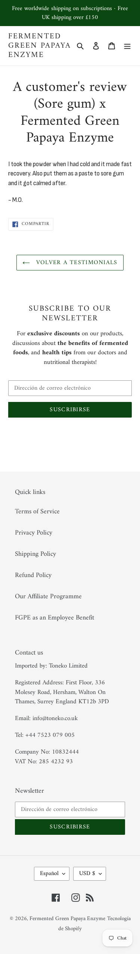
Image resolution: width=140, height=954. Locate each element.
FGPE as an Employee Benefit (54, 618)
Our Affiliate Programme (48, 596)
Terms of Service (37, 511)
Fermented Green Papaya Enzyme (39, 46)
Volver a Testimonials (75, 262)
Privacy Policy (33, 533)
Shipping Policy (35, 554)
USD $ (87, 873)
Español (49, 873)
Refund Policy (33, 575)
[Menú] (127, 45)
